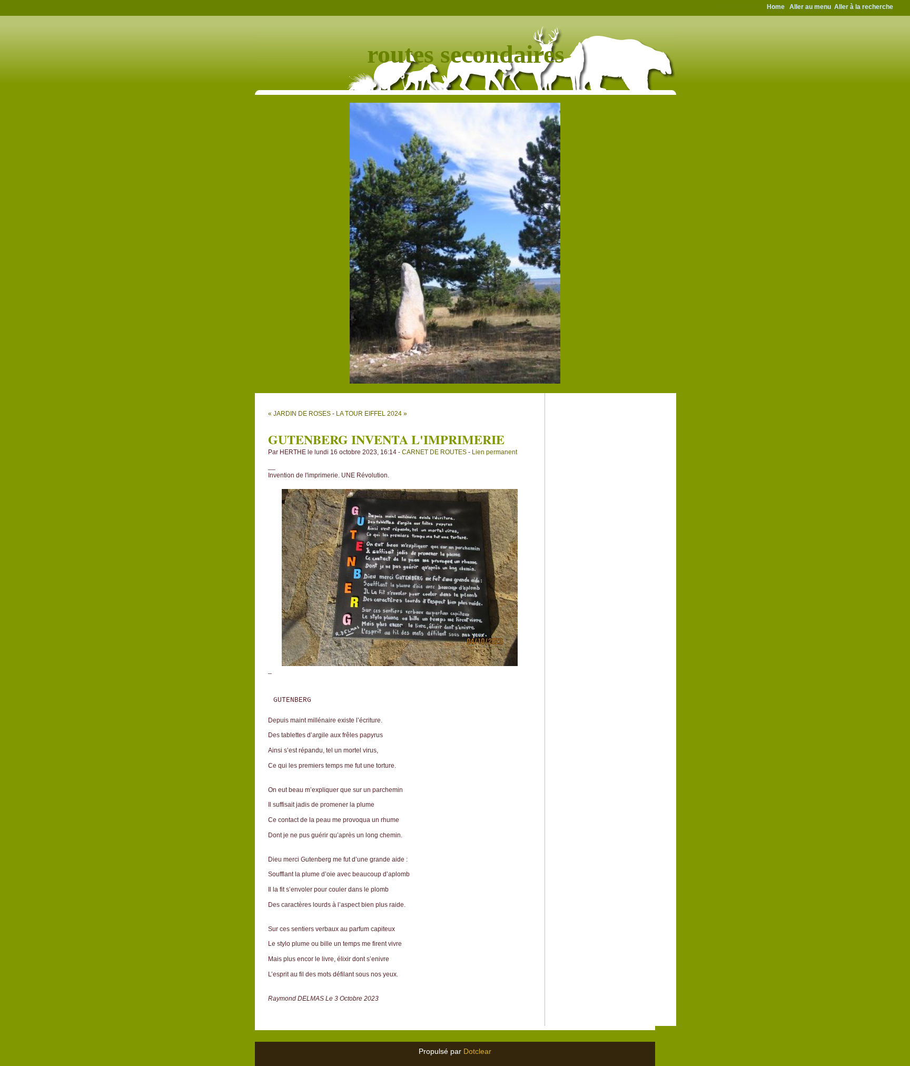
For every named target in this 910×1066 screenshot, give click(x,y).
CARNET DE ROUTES (434, 452)
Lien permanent (494, 452)
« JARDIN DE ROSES (299, 413)
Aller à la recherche (863, 7)
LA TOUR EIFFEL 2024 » (371, 413)
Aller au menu (810, 7)
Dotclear (477, 1051)
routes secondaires (466, 54)
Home (776, 7)
